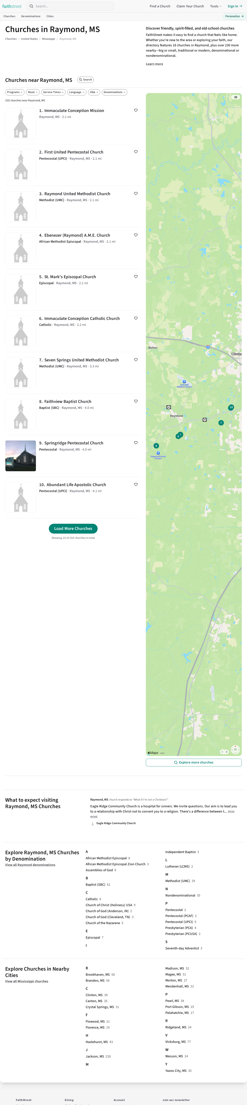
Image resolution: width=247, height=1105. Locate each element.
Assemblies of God (99, 870)
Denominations (30, 16)
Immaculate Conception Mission (73, 123)
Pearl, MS (172, 1000)
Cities (50, 16)
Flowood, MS (95, 1021)
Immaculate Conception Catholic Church (73, 331)
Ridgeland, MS (175, 1027)
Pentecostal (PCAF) (179, 915)
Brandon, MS (95, 980)
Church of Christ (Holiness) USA (109, 905)
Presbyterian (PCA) (179, 927)
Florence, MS (95, 1027)
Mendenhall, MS (177, 986)
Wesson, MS (174, 1056)
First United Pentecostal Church (73, 165)
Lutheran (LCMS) (177, 866)
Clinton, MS (94, 995)
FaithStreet (12, 6)
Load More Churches (73, 528)
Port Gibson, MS (177, 1006)
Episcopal (93, 937)
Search (87, 80)
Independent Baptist (180, 852)
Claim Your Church (190, 6)
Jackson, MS (95, 1056)
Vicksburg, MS (175, 1041)
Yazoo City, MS (176, 1070)
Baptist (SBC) (95, 884)
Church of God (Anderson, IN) (107, 911)
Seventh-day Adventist (182, 948)
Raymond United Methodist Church (73, 206)
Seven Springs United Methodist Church (73, 372)
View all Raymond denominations (30, 865)
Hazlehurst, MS (97, 1042)
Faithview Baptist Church (73, 414)
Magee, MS (173, 974)
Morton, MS (173, 980)
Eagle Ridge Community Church (116, 823)
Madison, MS (174, 968)
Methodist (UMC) (177, 881)
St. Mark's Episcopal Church (73, 289)
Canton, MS (94, 1001)
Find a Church (160, 6)
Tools (214, 6)
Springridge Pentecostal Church (73, 455)
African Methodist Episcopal (106, 858)
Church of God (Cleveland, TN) (108, 917)
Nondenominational (180, 895)
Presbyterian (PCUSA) (181, 933)
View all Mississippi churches (26, 981)
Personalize (234, 16)
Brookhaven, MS (98, 974)
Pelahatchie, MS (177, 1012)
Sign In (233, 6)
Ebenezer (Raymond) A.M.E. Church (73, 248)
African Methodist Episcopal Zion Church (115, 864)
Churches (9, 16)
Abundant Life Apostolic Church (73, 497)
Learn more (154, 64)
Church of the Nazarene (103, 923)
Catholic (92, 899)
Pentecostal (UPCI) (179, 921)
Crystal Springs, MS (100, 1007)
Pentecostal (174, 910)
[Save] (135, 110)
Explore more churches (196, 762)
